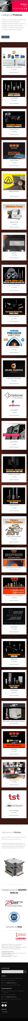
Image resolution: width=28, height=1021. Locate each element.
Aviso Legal (5, 1011)
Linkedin (5, 1005)
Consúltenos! (5, 37)
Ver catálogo (14, 69)
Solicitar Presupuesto (14, 72)
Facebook (3, 1005)
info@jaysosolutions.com (11, 982)
